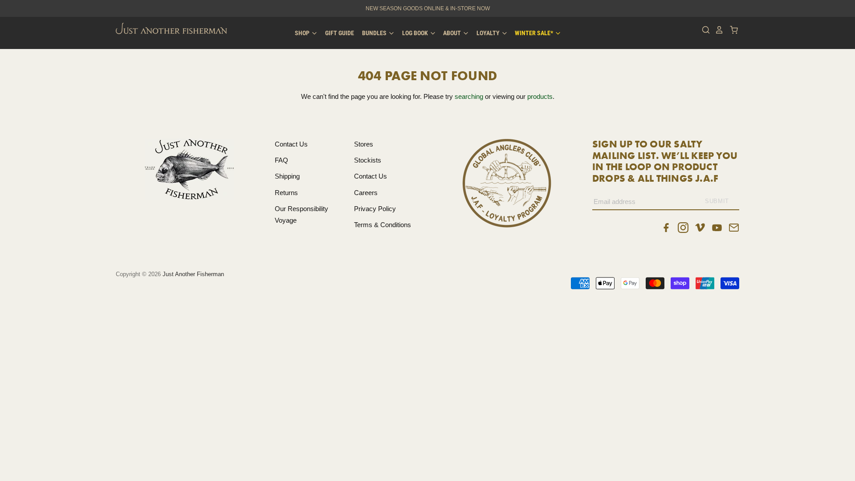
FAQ (281, 160)
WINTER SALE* (534, 33)
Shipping (287, 176)
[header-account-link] (717, 29)
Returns (286, 192)
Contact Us (291, 144)
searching (469, 96)
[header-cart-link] (731, 29)
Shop (303, 33)
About (452, 33)
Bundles (375, 33)
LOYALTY (488, 33)
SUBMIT (717, 201)
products (540, 96)
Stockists (367, 160)
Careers (366, 192)
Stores (363, 144)
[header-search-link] (703, 29)
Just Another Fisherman (193, 274)
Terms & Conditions (382, 224)
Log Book (415, 33)
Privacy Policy (375, 208)
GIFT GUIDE (339, 33)
